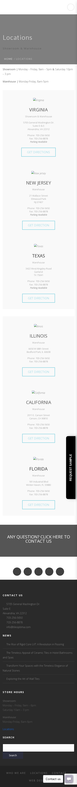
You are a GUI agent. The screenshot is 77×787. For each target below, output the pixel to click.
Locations (8, 729)
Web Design (38, 780)
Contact (59, 773)
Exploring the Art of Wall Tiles (23, 678)
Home (8, 58)
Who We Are (16, 773)
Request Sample (70, 467)
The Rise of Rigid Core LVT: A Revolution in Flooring (35, 644)
